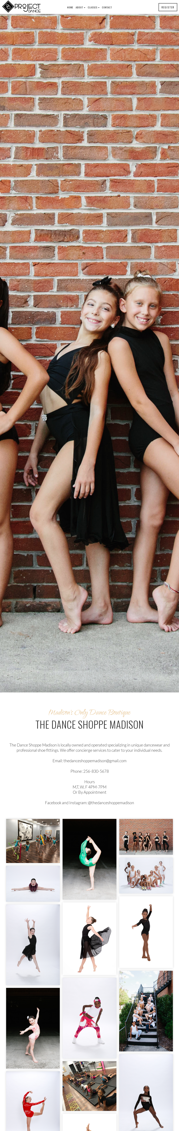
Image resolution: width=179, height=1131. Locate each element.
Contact (107, 7)
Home (70, 7)
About (79, 7)
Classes (92, 7)
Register (168, 7)
